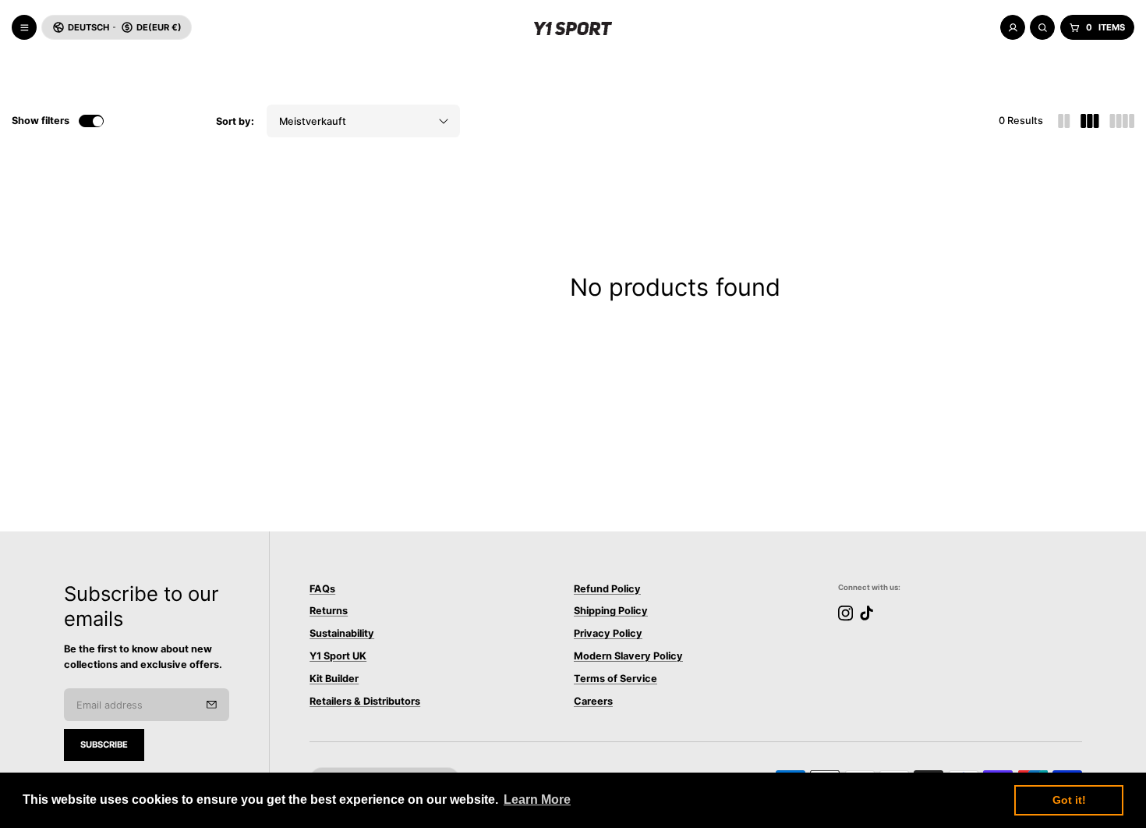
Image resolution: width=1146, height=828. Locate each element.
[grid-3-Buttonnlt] (1090, 120)
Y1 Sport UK (337, 656)
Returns (328, 611)
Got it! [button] (1069, 800)
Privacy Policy (608, 633)
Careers (593, 701)
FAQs (322, 589)
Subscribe (104, 744)
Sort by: (235, 121)
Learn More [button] (537, 799)
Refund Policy (607, 589)
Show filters (40, 120)
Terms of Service (615, 678)
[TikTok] (866, 613)
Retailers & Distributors (364, 701)
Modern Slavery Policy (628, 656)
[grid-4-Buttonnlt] (1121, 120)
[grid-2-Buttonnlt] (1064, 120)
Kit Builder (334, 678)
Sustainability (341, 633)
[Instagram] (845, 613)
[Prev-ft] (211, 704)
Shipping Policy (611, 611)
